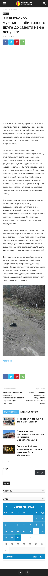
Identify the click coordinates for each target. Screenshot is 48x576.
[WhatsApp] (22, 42)
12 (18, 531)
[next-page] (8, 461)
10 (6, 531)
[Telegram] (27, 572)
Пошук (5, 468)
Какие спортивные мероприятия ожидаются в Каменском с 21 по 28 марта (35, 397)
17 (6, 537)
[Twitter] (11, 42)
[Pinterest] (16, 42)
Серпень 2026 (24, 506)
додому (5, 9)
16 (42, 531)
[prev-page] (4, 461)
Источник (7, 361)
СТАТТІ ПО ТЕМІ (10, 412)
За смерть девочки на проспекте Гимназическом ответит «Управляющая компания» (13, 397)
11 (12, 531)
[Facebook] (5, 42)
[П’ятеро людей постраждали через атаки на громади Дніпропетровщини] (9, 434)
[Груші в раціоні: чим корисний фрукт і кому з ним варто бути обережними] (9, 449)
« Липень (9, 557)
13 (24, 531)
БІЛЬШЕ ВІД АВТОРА (29, 412)
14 (30, 531)
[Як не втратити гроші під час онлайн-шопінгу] (9, 421)
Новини (14, 9)
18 (12, 537)
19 (18, 537)
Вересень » (38, 557)
